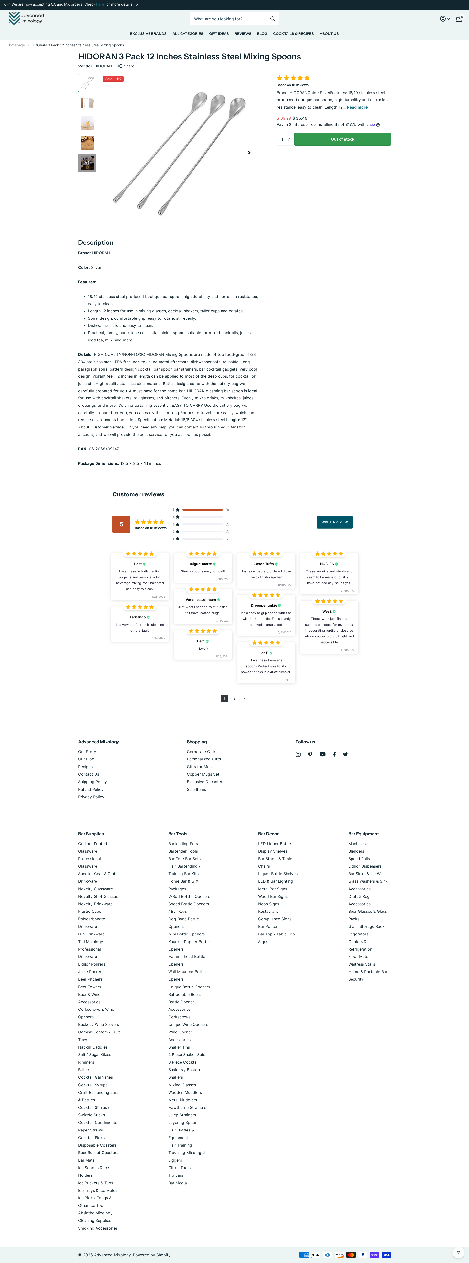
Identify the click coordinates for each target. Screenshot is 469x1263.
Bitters (84, 1069)
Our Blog (86, 759)
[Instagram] (298, 754)
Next (137, 5)
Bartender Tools (183, 851)
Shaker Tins (179, 1047)
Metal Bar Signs (272, 888)
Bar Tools (177, 833)
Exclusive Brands (148, 33)
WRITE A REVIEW (335, 522)
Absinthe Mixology (95, 1212)
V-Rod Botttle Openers (189, 896)
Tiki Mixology (90, 941)
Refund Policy (91, 789)
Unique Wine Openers (188, 1024)
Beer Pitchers (90, 979)
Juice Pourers (90, 971)
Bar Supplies (91, 833)
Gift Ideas (219, 33)
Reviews (243, 33)
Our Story (87, 751)
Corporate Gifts (201, 751)
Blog (262, 33)
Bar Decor (268, 833)
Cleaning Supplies (94, 1220)
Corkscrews (179, 1016)
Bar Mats (86, 1160)
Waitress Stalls (361, 964)
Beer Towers (89, 986)
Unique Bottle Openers (189, 986)
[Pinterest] (310, 754)
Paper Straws (90, 1130)
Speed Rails (359, 858)
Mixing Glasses (182, 1084)
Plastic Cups (89, 911)
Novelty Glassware (95, 888)
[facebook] (334, 754)
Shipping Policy (92, 781)
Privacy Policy (91, 796)
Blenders (356, 851)
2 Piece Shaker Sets (186, 1054)
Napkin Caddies (92, 1047)
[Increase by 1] (290, 134)
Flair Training (180, 1145)
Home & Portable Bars (368, 971)
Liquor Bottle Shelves (278, 873)
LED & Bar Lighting (275, 881)
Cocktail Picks (91, 1137)
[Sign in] (445, 18)
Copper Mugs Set (203, 774)
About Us (329, 33)
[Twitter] (345, 754)
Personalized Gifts (204, 759)
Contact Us (88, 774)
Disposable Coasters (97, 1145)
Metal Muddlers (182, 1100)
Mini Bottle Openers (186, 934)
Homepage (16, 45)
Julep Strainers (182, 1114)
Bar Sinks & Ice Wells (367, 873)
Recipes (85, 766)
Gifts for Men (199, 766)
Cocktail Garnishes (95, 1077)
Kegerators (358, 934)
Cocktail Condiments (97, 1122)
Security (355, 979)
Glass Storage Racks (367, 926)
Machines (357, 843)
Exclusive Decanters (205, 781)
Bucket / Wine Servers (98, 1024)
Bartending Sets (183, 843)
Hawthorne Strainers (187, 1107)
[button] (4, 4)
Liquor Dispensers (365, 866)
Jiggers (175, 1160)
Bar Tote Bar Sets (184, 858)
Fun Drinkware (91, 934)
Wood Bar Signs (273, 896)
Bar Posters (268, 926)
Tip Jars (175, 1175)
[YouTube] (323, 754)
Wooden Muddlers (185, 1092)
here (100, 4)
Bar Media (177, 1182)
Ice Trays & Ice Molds (97, 1190)
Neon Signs (268, 903)
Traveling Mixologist (187, 1152)
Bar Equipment (363, 833)
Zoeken (272, 18)
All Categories (187, 33)
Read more (357, 107)
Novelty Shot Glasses (98, 896)
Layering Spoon (182, 1122)
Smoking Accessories (98, 1228)
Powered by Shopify (152, 1254)
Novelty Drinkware (95, 903)
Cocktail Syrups (92, 1084)
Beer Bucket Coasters (98, 1152)
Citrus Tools (179, 1167)
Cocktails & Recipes (293, 33)
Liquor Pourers (91, 964)
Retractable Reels (184, 994)
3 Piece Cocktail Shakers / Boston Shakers (184, 1070)
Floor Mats (358, 956)
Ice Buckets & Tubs (95, 1182)
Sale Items (196, 789)
